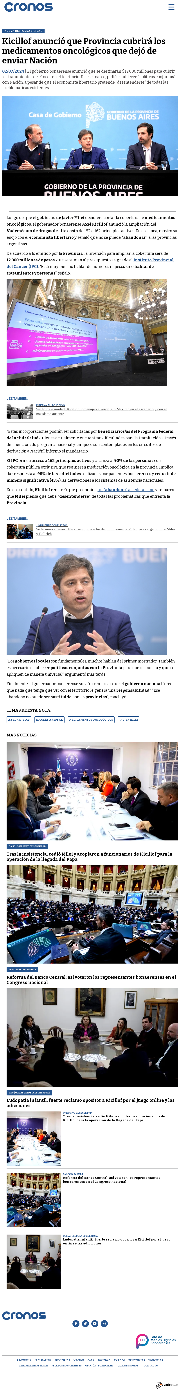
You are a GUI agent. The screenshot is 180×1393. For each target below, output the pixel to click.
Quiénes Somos (128, 1365)
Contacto (151, 1365)
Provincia (24, 1360)
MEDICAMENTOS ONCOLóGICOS (91, 719)
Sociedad (103, 1360)
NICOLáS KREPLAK (49, 719)
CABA (90, 1360)
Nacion (79, 1360)
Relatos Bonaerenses (67, 1365)
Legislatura (43, 1360)
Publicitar (105, 1365)
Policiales (155, 1360)
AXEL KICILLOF (19, 719)
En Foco (119, 1360)
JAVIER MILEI (128, 719)
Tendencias (136, 1360)
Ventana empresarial (33, 1365)
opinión (90, 1365)
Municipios (62, 1360)
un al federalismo (125, 489)
